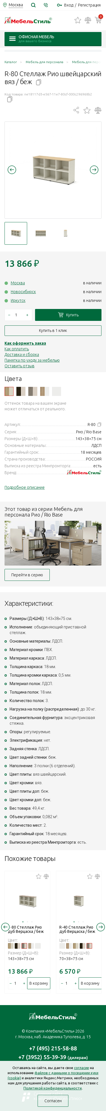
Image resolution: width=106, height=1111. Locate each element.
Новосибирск (23, 291)
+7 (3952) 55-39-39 (53, 1057)
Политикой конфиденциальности (52, 1088)
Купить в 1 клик (53, 330)
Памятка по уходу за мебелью (32, 360)
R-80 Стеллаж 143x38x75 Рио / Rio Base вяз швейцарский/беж (9, 391)
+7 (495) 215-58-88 (53, 1048)
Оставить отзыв (19, 366)
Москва (18, 283)
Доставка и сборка (22, 354)
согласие (81, 1068)
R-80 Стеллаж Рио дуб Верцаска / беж (26, 929)
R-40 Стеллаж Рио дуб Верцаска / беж (77, 929)
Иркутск (18, 300)
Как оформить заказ (25, 343)
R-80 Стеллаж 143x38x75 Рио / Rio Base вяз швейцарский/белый (44, 391)
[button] (12, 169)
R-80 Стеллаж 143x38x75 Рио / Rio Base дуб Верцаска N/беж (32, 391)
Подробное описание (25, 487)
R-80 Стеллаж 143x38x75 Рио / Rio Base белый (56, 391)
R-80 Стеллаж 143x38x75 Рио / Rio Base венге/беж (20, 391)
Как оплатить (17, 349)
